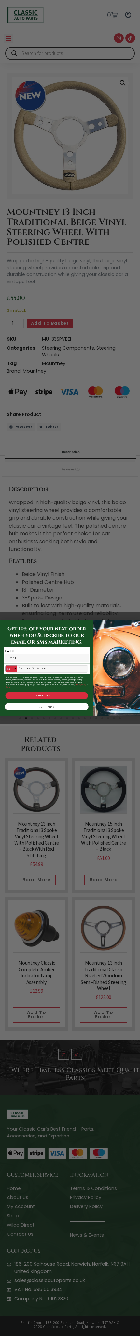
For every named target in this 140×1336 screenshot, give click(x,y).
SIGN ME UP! (46, 696)
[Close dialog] (136, 624)
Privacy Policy (81, 684)
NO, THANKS (47, 706)
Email (10, 651)
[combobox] (11, 669)
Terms (8, 687)
